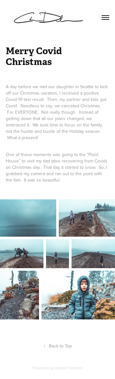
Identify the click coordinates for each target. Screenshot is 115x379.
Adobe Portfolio (68, 368)
